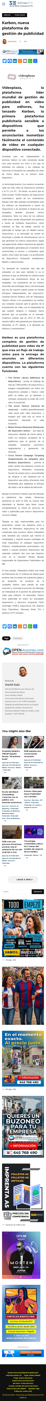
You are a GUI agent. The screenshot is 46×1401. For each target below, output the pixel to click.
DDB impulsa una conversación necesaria (34, 742)
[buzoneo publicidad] (23, 54)
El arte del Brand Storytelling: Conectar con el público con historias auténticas (12, 783)
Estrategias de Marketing (10, 811)
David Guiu (12, 41)
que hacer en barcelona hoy (23, 1383)
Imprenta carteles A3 (13, 1375)
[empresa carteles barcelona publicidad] (21, 1341)
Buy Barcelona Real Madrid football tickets (23, 1373)
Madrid (18, 767)
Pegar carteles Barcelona (23, 1378)
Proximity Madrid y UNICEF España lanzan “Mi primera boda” (12, 742)
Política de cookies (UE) (23, 1391)
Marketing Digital (8, 813)
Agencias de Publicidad (10, 763)
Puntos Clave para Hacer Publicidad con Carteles (34, 782)
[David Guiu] (23, 676)
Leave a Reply (24, 879)
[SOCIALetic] (21, 4)
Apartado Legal (33, 1389)
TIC (41, 855)
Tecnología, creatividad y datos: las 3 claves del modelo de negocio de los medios (34, 831)
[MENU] (3, 4)
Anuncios (11, 767)
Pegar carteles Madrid (32, 1375)
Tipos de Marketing (13, 818)
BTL (41, 800)
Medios (7, 15)
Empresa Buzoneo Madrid (16, 1389)
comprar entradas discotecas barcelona (23, 1386)
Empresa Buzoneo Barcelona (23, 1381)
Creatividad (14, 808)
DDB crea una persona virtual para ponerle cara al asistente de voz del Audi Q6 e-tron (12, 832)
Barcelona (35, 800)
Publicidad (20, 15)
